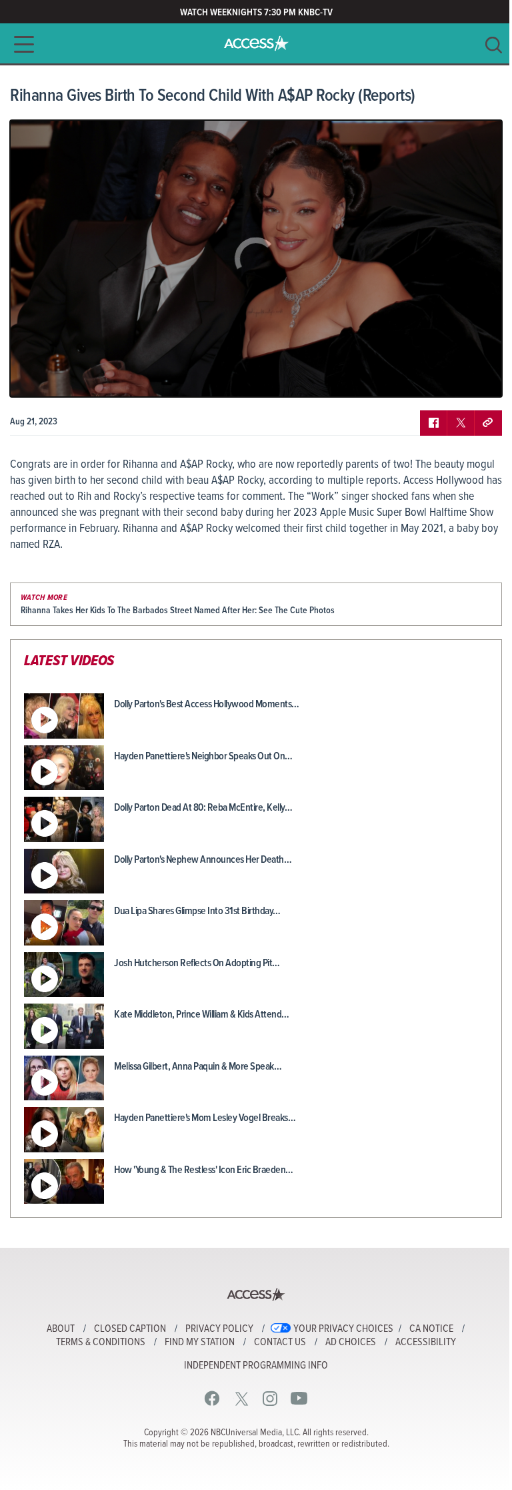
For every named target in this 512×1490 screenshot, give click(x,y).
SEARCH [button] (493, 45)
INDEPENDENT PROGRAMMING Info (256, 1366)
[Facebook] (212, 1398)
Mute (58, 377)
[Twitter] (241, 1398)
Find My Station (200, 1342)
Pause (36, 377)
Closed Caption (130, 1329)
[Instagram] (270, 1398)
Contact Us (280, 1342)
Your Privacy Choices (343, 1329)
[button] (20, 44)
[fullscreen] (475, 377)
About (61, 1329)
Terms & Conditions (100, 1342)
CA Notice (431, 1329)
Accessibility (425, 1342)
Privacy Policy (219, 1329)
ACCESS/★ (256, 43)
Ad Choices (350, 1342)
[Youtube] (299, 1398)
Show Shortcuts (434, 377)
